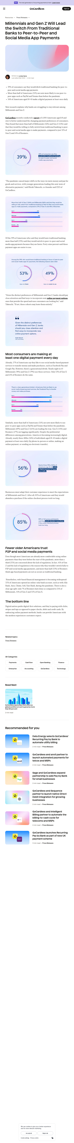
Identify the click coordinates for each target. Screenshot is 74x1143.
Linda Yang (23, 76)
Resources (9, 17)
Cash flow (29, 662)
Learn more (56, 2)
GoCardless (45, 669)
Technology (61, 669)
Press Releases (21, 17)
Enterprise (13, 669)
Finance (61, 662)
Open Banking (45, 662)
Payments (12, 662)
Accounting (29, 669)
